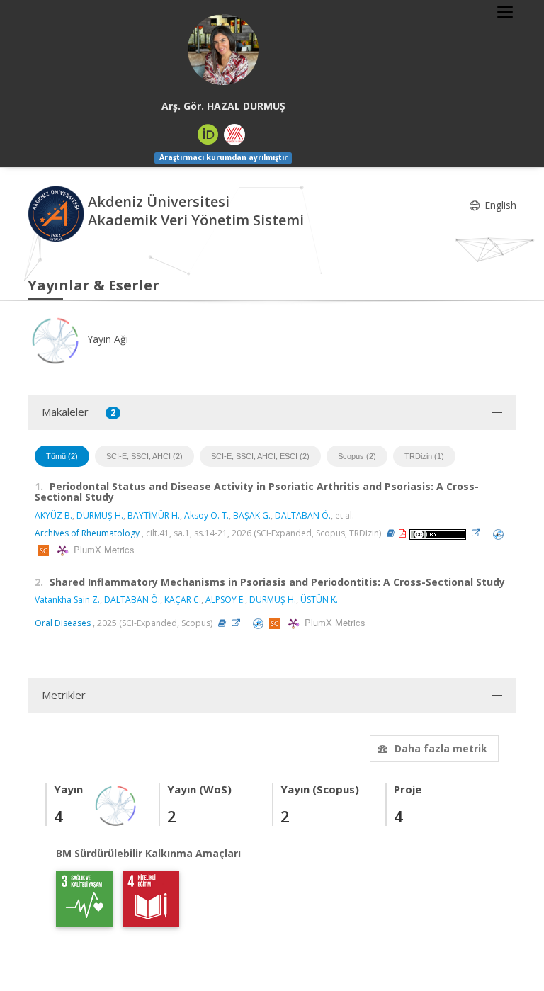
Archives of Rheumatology (87, 533)
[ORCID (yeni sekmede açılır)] (208, 134)
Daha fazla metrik (441, 748)
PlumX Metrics (102, 549)
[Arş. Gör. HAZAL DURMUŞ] (223, 49)
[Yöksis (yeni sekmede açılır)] (234, 134)
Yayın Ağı (106, 339)
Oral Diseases (63, 623)
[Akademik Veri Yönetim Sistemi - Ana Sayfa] (58, 212)
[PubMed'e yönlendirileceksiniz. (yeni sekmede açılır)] (498, 533)
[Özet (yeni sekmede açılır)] (391, 533)
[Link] (479, 533)
